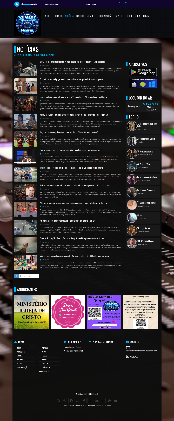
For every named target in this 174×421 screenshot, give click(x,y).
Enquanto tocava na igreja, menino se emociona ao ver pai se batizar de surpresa (71, 79)
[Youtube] (77, 400)
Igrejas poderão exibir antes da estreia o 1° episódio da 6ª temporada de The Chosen (73, 97)
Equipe (129, 16)
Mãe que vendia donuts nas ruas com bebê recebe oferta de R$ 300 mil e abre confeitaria (75, 256)
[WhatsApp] (64, 400)
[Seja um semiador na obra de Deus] (140, 307)
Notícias (69, 16)
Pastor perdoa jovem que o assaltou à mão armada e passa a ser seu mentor (70, 150)
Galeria (80, 16)
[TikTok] (103, 400)
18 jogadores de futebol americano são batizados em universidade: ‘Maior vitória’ (71, 168)
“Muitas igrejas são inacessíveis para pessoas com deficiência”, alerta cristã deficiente (74, 203)
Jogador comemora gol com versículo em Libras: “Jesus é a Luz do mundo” (69, 132)
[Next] (33, 276)
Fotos (44, 351)
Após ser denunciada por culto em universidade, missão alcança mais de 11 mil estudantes (75, 185)
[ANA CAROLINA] (68, 307)
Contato (147, 16)
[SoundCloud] (96, 400)
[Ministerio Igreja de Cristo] (32, 307)
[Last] (37, 276)
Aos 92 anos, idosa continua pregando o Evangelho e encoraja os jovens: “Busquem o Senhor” (76, 115)
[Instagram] (58, 400)
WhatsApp (134, 357)
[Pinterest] (109, 400)
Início (47, 16)
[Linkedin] (115, 400)
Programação (105, 16)
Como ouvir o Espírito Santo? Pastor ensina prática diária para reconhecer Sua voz (72, 238)
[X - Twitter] (90, 400)
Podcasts (58, 16)
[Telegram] (71, 400)
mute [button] (22, 4)
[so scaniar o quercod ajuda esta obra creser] (104, 307)
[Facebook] (83, 400)
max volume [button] (35, 4)
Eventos (119, 16)
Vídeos (44, 355)
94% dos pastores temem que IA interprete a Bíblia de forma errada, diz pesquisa (72, 62)
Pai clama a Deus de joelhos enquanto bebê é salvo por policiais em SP (67, 221)
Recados (91, 16)
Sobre (138, 16)
